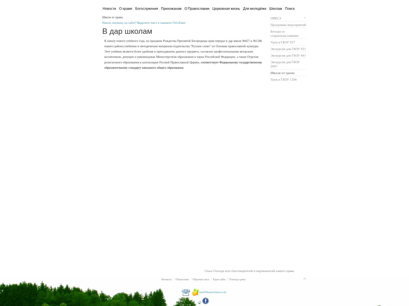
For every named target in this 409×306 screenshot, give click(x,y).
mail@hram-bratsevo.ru (212, 292)
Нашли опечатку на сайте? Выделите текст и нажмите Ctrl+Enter (144, 23)
